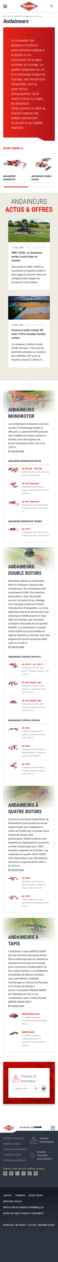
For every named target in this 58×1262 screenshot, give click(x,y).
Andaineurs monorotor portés (24, 461)
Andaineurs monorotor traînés (25, 521)
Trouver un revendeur (29, 1078)
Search (49, 6)
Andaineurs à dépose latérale (24, 720)
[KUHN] (29, 6)
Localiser (44, 1088)
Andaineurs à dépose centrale (24, 656)
